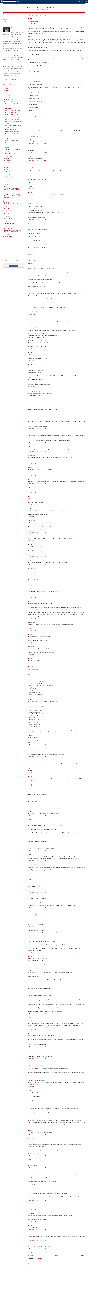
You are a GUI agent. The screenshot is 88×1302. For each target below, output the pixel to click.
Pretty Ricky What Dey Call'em (35, 328)
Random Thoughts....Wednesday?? (13, 110)
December (8, 99)
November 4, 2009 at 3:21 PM (37, 532)
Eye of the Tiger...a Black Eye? (12, 103)
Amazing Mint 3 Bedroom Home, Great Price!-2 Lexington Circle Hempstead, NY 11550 (13, 231)
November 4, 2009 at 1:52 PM (37, 348)
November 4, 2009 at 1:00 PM (37, 173)
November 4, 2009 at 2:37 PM (37, 415)
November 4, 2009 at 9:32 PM (37, 1248)
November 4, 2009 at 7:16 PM (37, 1201)
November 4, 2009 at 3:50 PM (37, 642)
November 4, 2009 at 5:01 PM (37, 907)
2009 (5, 97)
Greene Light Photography (10, 213)
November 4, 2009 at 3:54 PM (37, 663)
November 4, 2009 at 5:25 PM (37, 1076)
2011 (5, 93)
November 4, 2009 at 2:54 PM (37, 443)
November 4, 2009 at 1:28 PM (37, 301)
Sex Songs (30, 18)
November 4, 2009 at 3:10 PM (37, 484)
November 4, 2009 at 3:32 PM (37, 556)
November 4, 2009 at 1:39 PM (37, 324)
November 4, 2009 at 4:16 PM (37, 772)
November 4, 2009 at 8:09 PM (37, 1209)
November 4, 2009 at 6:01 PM (37, 1134)
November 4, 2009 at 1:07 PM (37, 197)
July (7, 163)
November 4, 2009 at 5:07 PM (37, 966)
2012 (5, 91)
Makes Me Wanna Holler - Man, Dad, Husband (13, 201)
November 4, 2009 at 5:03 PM (37, 918)
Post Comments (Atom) (39, 1258)
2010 (5, 95)
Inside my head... (8, 218)
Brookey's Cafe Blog (44, 7)
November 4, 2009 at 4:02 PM (37, 757)
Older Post (83, 1255)
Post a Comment (31, 1252)
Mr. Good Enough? (9, 142)
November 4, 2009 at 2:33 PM (37, 403)
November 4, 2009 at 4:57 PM (37, 892)
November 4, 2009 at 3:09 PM (37, 475)
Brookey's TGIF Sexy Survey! (12, 117)
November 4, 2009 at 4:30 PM (37, 807)
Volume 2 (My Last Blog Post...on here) (12, 220)
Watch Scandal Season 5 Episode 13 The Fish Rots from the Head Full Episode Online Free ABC (12, 196)
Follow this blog (13, 266)
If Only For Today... (9, 136)
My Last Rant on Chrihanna (11, 140)
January (8, 176)
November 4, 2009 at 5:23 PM (37, 1059)
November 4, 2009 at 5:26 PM (37, 1102)
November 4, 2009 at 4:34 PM (37, 835)
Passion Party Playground (10, 228)
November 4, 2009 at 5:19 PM (37, 1046)
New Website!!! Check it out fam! (11, 225)
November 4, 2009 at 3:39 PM (37, 573)
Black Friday (8, 106)
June (7, 165)
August (7, 160)
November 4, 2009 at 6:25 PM (37, 1167)
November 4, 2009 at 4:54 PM (37, 873)
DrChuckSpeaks (8, 186)
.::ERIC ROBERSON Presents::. (12, 223)
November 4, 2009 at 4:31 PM (37, 815)
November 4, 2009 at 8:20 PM (37, 1221)
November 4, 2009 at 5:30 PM (37, 1114)
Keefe (29, 589)
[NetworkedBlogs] (13, 263)
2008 (5, 179)
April (7, 169)
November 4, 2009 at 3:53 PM (37, 654)
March (7, 172)
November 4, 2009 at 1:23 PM (37, 220)
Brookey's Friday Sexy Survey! (12, 131)
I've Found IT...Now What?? (11, 115)
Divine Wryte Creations (10, 208)
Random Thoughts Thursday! (12, 119)
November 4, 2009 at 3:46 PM (37, 630)
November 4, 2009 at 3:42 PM (37, 618)
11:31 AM (37, 21)
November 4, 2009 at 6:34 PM (37, 1187)
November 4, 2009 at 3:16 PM (37, 504)
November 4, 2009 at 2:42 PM (37, 429)
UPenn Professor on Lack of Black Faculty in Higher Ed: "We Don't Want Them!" (13, 188)
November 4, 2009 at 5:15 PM (37, 1013)
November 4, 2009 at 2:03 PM (37, 360)
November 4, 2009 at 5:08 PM (37, 982)
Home (56, 1255)
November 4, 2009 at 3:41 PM (37, 597)
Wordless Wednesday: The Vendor (11, 215)
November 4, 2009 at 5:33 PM (37, 1126)
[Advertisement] (40, 1284)
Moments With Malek (9, 193)
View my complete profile (10, 79)
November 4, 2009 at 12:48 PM (37, 144)
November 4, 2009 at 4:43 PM (37, 861)
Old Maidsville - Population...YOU (13, 129)
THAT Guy (7, 138)
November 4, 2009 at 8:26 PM (37, 1230)
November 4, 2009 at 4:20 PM (37, 788)
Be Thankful (8, 108)
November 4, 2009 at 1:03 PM (37, 188)
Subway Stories (7, 210)
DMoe (29, 667)
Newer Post (30, 1255)
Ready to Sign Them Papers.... (12, 153)
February (8, 174)
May (7, 167)
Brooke (29, 192)
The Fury (30, 986)
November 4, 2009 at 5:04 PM (37, 935)
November (8, 102)
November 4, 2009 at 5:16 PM (37, 1029)
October (8, 156)
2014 (5, 86)
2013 (5, 88)
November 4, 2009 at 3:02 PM (37, 451)
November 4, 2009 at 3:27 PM (37, 540)
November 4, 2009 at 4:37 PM (37, 850)
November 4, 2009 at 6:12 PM (37, 1155)
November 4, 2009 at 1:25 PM (37, 257)
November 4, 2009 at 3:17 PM (37, 516)
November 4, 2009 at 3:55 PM (37, 744)
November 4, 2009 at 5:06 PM (37, 952)
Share (29, 1269)
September (8, 158)
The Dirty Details (8, 236)
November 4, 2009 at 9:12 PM (37, 1240)
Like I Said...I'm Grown (10, 112)
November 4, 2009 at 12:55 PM (37, 161)
